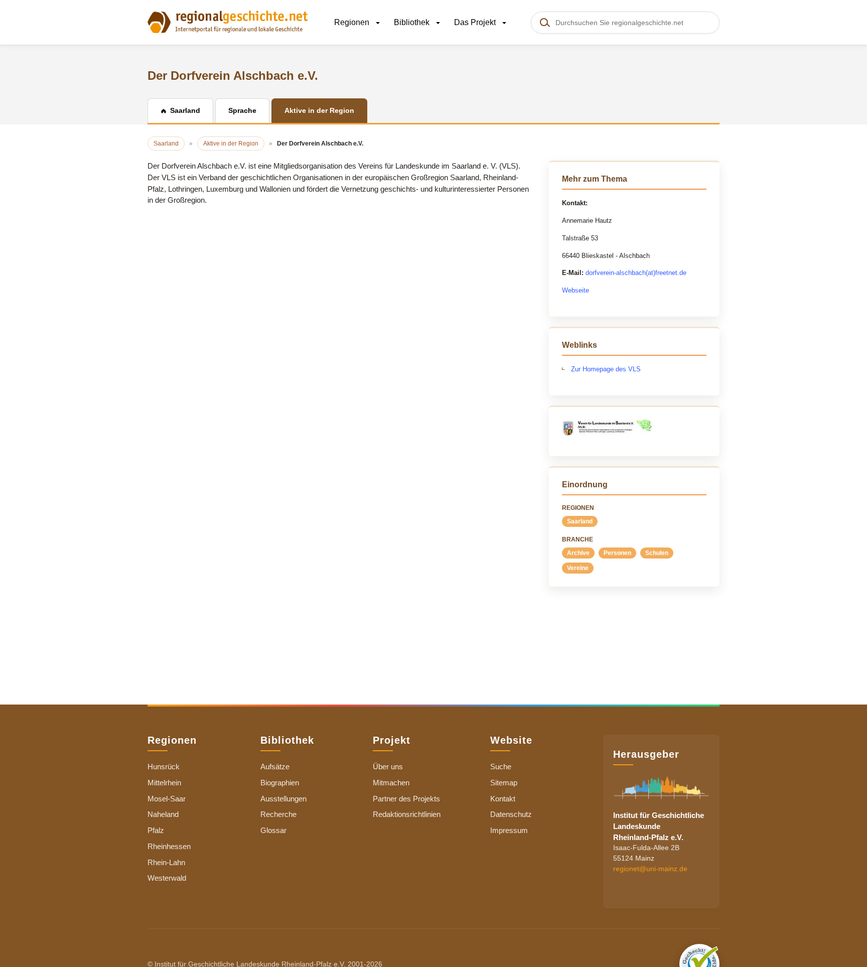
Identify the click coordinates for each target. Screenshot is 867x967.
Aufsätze (275, 766)
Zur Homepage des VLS (606, 369)
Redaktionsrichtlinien (407, 814)
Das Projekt (476, 22)
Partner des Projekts (406, 798)
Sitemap (503, 782)
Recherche (278, 814)
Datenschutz (511, 814)
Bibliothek (412, 22)
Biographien (279, 782)
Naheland (163, 814)
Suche (500, 766)
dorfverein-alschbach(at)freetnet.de (636, 273)
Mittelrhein (164, 782)
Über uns (388, 766)
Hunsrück (164, 766)
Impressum (509, 830)
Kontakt (502, 798)
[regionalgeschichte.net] (228, 21)
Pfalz (156, 830)
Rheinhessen (169, 846)
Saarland (580, 521)
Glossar (273, 830)
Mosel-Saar (167, 798)
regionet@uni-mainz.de (650, 869)
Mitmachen (391, 782)
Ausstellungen (283, 798)
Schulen (656, 553)
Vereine (578, 568)
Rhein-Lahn (166, 862)
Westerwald (167, 878)
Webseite (575, 290)
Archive (578, 553)
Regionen (352, 22)
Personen (617, 553)
